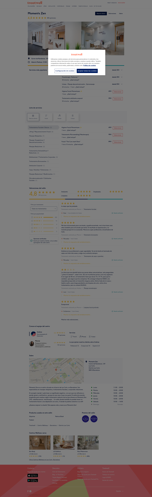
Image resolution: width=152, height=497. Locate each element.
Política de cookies (89, 65)
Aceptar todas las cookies (87, 71)
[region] (76, 62)
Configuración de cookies (64, 71)
